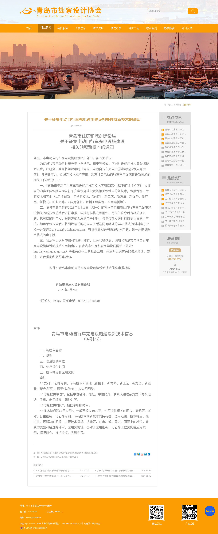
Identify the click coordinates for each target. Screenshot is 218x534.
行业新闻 (177, 105)
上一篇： (66, 453)
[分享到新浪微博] (142, 454)
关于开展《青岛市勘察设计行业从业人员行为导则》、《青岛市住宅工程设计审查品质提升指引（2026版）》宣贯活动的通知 (54, 476)
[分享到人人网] (149, 454)
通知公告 (187, 105)
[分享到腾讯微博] (145, 454)
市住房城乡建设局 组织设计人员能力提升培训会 (187, 152)
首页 (29, 28)
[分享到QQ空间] (138, 454)
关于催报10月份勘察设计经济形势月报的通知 (186, 199)
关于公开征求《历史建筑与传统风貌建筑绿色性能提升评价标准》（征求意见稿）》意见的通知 (116, 476)
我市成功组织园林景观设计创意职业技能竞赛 (186, 147)
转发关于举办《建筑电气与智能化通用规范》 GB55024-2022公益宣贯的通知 (54, 471)
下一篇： (56, 457)
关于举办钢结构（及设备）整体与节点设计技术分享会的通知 (116, 471)
